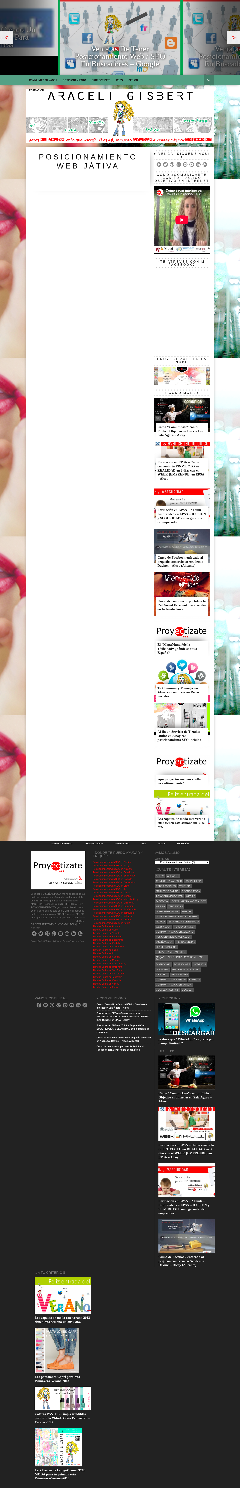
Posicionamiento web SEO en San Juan (113, 906)
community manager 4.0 (171, 979)
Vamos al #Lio (162, 859)
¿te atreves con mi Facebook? (182, 263)
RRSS (119, 80)
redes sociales (166, 886)
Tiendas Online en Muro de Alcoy (110, 963)
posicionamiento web (169, 896)
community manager (169, 881)
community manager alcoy (189, 901)
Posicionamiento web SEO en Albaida (112, 862)
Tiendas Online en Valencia (107, 980)
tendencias (175, 906)
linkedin (194, 979)
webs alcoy (163, 926)
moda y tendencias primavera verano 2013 (179, 958)
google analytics (167, 989)
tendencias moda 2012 (186, 969)
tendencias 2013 (184, 926)
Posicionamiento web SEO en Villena (112, 919)
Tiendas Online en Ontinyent (107, 967)
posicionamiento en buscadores (176, 916)
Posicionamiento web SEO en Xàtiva (111, 923)
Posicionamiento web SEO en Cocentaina (114, 882)
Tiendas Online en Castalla (107, 943)
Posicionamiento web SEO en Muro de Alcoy (115, 899)
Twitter (187, 911)
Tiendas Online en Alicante (106, 933)
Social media (193, 881)
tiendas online (185, 942)
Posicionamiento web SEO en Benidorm (113, 872)
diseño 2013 (163, 964)
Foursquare (182, 964)
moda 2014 (200, 964)
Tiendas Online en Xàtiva (105, 987)
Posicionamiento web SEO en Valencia (113, 916)
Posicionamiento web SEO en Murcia (112, 896)
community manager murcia (173, 984)
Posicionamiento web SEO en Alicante (112, 869)
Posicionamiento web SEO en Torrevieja (113, 913)
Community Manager (43, 80)
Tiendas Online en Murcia (106, 960)
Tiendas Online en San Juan (107, 970)
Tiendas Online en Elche (105, 950)
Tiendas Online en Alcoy (105, 929)
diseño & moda (191, 891)
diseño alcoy (164, 942)
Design (133, 80)
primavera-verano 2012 (170, 952)
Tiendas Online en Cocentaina (108, 946)
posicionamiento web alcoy (173, 937)
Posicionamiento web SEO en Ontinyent (113, 902)
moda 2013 (162, 969)
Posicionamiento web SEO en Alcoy (111, 865)
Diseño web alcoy (167, 911)
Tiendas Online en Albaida (106, 926)
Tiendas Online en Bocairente (108, 940)
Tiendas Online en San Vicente (108, 973)
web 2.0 (190, 896)
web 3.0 (160, 906)
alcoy (160, 876)
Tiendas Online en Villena (106, 983)
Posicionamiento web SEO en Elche (111, 886)
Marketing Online (167, 891)
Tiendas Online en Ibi (104, 953)
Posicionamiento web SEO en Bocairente (114, 875)
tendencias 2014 (166, 947)
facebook (162, 901)
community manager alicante (174, 932)
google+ (187, 989)
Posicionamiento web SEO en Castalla (112, 879)
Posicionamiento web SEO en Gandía (112, 892)
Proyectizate (101, 80)
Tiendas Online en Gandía (106, 956)
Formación (36, 90)
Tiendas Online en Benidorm (107, 936)
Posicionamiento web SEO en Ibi (109, 889)
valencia (184, 886)
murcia (160, 921)
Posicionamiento (74, 80)
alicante (172, 876)
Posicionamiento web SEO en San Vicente (114, 909)
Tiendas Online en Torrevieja (107, 977)
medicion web (179, 974)
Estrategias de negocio (184, 921)
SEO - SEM (161, 974)
